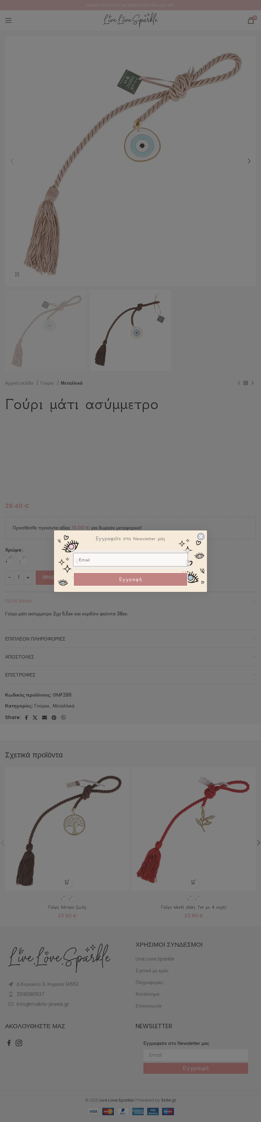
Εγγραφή (130, 579)
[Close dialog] (200, 536)
